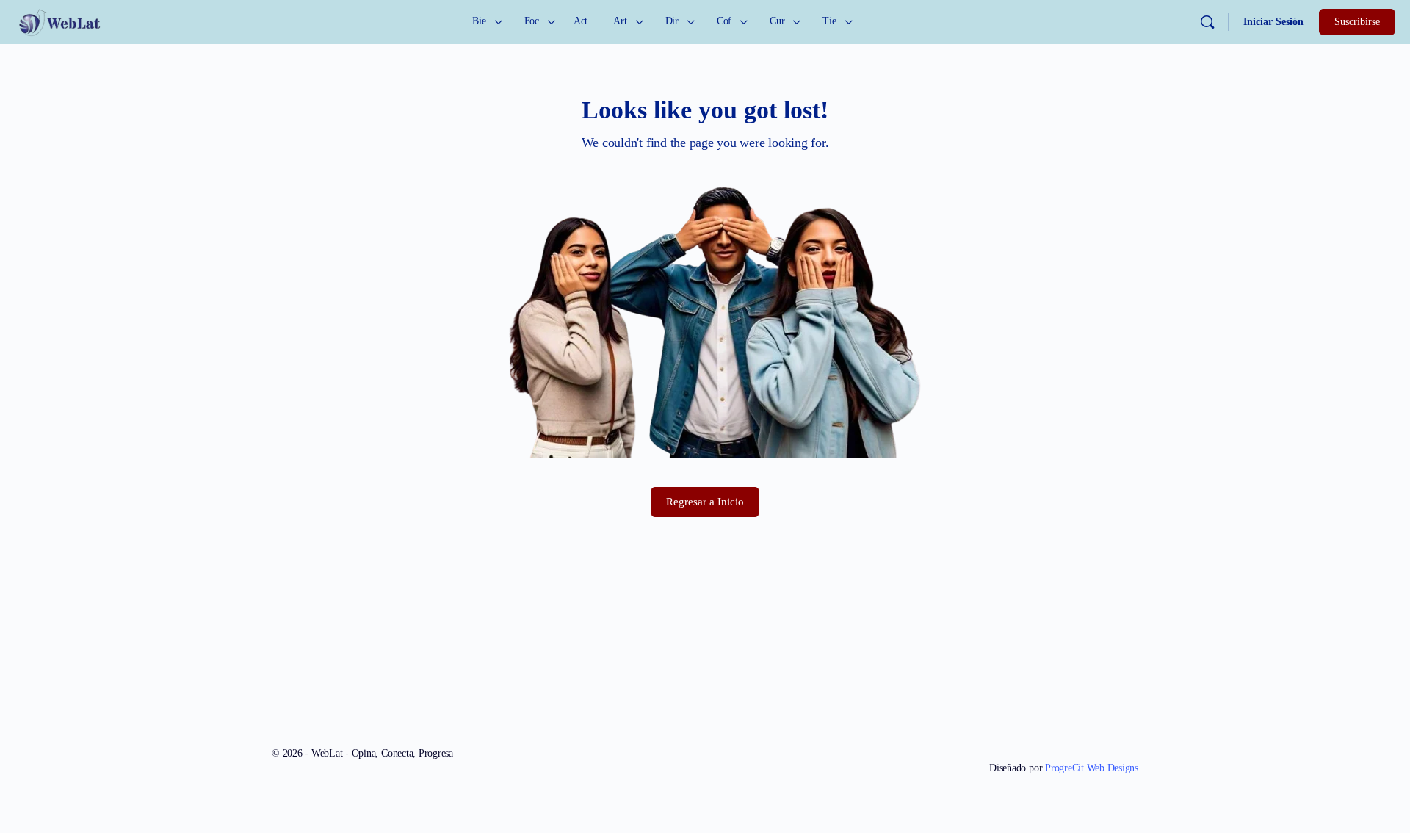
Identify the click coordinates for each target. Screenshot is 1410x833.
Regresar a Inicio (705, 502)
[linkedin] (1129, 743)
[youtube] (1103, 743)
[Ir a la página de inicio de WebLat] (59, 20)
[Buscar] (1207, 22)
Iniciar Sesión (1273, 21)
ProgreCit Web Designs (1091, 768)
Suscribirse (1357, 21)
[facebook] (1076, 743)
